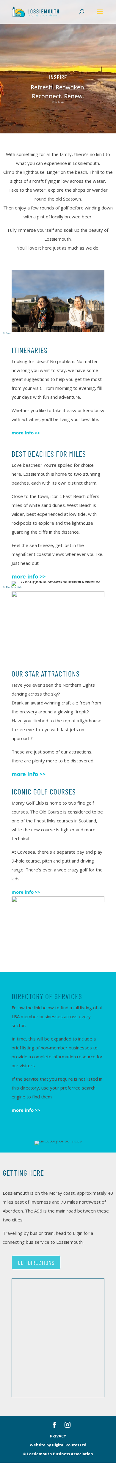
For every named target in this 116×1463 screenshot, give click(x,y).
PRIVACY (58, 1436)
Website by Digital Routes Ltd (58, 1445)
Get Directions (36, 1262)
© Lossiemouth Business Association (58, 1453)
